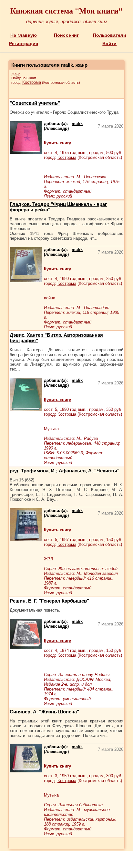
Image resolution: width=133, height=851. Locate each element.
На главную (23, 35)
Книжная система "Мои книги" (66, 10)
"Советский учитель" (35, 103)
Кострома (31, 82)
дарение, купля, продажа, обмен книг (66, 21)
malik (77, 123)
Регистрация (23, 43)
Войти (109, 43)
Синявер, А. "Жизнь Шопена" (44, 711)
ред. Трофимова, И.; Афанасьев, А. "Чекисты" (64, 470)
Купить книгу (57, 142)
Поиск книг (66, 35)
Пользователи (109, 35)
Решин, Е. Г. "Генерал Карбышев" (49, 601)
